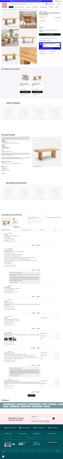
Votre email (34, 416)
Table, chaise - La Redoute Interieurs (9, 404)
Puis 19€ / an (49, 45)
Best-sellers (51, 7)
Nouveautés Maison (43, 7)
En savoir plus (41, 31)
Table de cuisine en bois (52, 404)
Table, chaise (5, 9)
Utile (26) (33, 365)
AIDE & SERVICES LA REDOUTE (23, 433)
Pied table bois (44, 404)
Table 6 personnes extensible (14, 406)
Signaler (38, 245)
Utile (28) (33, 348)
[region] (28, 19)
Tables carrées (6, 406)
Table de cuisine (14, 9)
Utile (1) (33, 391)
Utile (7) (33, 328)
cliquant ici (47, 421)
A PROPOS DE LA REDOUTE (7, 433)
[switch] (51, 45)
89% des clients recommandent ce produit (54, 217)
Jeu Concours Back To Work (19, 7)
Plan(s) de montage (6, 170)
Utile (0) (33, 245)
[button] (60, 4)
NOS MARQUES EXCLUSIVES (36, 433)
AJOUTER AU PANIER (49, 34)
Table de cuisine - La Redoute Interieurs (34, 404)
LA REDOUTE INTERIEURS (42, 11)
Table (9, 9)
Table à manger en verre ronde (37, 406)
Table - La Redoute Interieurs (21, 404)
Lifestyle (56, 7)
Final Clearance (35, 7)
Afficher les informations (31, 437)
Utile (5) (33, 313)
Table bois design (47, 406)
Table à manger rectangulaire (26, 406)
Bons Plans (28, 7)
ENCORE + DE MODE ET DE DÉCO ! (52, 433)
